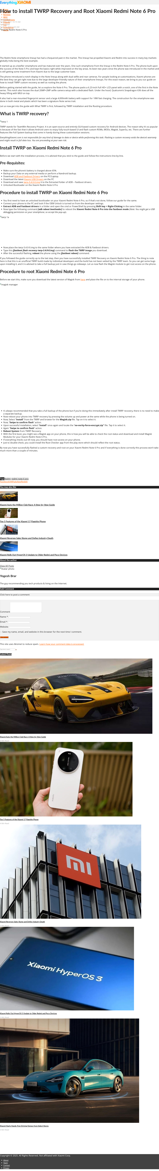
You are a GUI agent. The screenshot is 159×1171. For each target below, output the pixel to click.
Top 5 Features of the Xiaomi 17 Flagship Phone (23, 522)
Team (5, 1162)
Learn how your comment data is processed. (61, 644)
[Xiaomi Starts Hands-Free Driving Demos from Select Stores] (69, 1122)
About (5, 1160)
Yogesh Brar (5, 19)
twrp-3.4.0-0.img (32, 182)
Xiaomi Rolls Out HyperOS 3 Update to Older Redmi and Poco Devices (33, 555)
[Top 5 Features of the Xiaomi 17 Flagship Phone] (9, 517)
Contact (6, 1165)
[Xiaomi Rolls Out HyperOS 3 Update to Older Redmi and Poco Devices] (9, 550)
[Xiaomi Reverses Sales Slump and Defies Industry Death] (9, 533)
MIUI (5, 17)
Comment (5, 611)
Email (3, 621)
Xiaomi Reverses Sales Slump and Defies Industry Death (26, 538)
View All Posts (7, 565)
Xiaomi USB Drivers (34, 179)
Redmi (7, 478)
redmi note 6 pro (20, 478)
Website (4, 626)
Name (4, 616)
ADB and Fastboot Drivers (27, 176)
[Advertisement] (79, 42)
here (83, 279)
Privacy (6, 1168)
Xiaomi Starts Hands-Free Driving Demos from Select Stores (24, 1126)
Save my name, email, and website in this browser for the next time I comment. (42, 631)
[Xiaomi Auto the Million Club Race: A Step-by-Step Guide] (9, 500)
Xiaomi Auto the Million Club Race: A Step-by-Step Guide (27, 505)
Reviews (7, 14)
